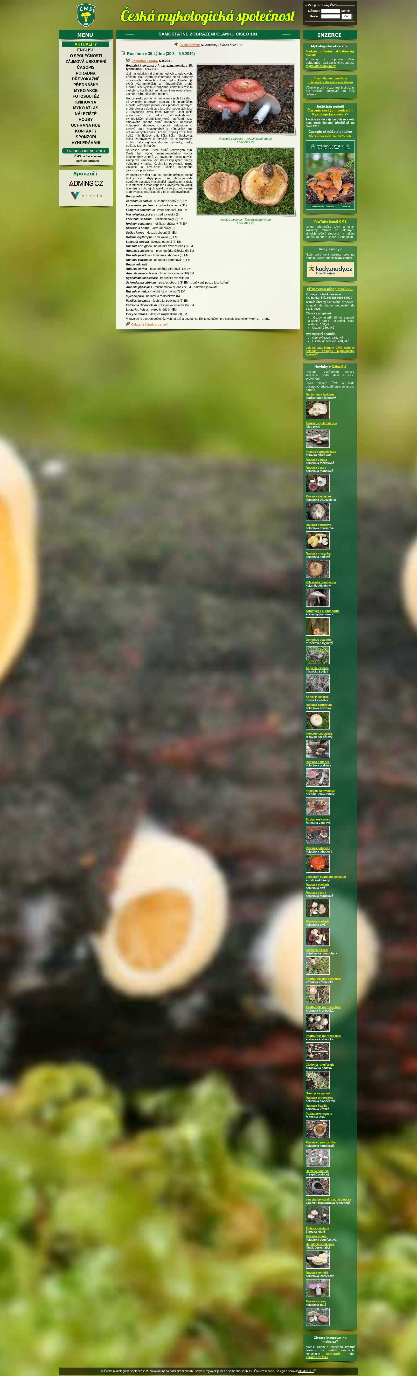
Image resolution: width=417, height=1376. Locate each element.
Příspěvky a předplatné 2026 (330, 289)
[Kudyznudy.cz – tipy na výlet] (330, 277)
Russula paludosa (318, 848)
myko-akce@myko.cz (321, 66)
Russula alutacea (318, 762)
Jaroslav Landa (144, 61)
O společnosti (86, 56)
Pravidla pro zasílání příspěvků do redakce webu (330, 80)
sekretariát (333, 1353)
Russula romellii (317, 1272)
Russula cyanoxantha (321, 1142)
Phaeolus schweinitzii (320, 790)
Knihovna (85, 102)
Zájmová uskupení (86, 62)
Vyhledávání (86, 143)
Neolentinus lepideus (320, 394)
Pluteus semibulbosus (321, 451)
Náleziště (86, 114)
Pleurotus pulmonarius (321, 423)
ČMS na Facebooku (88, 156)
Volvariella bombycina (321, 582)
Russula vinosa (316, 459)
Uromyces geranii (318, 1093)
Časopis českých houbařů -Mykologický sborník (330, 112)
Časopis (86, 67)
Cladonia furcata (317, 950)
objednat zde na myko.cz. (330, 135)
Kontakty (86, 131)
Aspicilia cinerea (317, 668)
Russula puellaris (318, 884)
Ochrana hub (86, 125)
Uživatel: (314, 11)
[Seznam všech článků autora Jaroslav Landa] (129, 61)
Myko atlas (85, 108)
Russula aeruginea (319, 496)
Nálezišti (339, 366)
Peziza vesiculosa (318, 819)
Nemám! (346, 11)
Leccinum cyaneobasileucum (326, 877)
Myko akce (86, 91)
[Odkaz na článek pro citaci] (128, 324)
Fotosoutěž (86, 96)
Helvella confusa (317, 1171)
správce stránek (88, 161)
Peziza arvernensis (319, 1113)
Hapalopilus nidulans (320, 1244)
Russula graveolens (319, 1097)
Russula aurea (316, 1301)
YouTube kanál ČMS (330, 221)
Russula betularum (319, 705)
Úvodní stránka (190, 45)
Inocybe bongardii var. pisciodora (328, 1199)
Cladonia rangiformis (320, 1064)
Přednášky (85, 85)
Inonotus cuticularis (319, 733)
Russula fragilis (316, 1105)
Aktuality (86, 44)
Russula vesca (316, 467)
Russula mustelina (318, 553)
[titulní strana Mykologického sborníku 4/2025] (330, 210)
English (86, 50)
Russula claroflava (319, 525)
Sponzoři (86, 137)
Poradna (86, 73)
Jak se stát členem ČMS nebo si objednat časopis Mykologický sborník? (330, 351)
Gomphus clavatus (319, 639)
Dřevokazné (86, 79)
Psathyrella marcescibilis (323, 978)
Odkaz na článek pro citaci (149, 324)
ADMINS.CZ (306, 1371)
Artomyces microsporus (323, 611)
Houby (86, 120)
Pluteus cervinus (317, 1228)
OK (346, 16)
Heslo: (314, 16)
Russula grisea (316, 1236)
